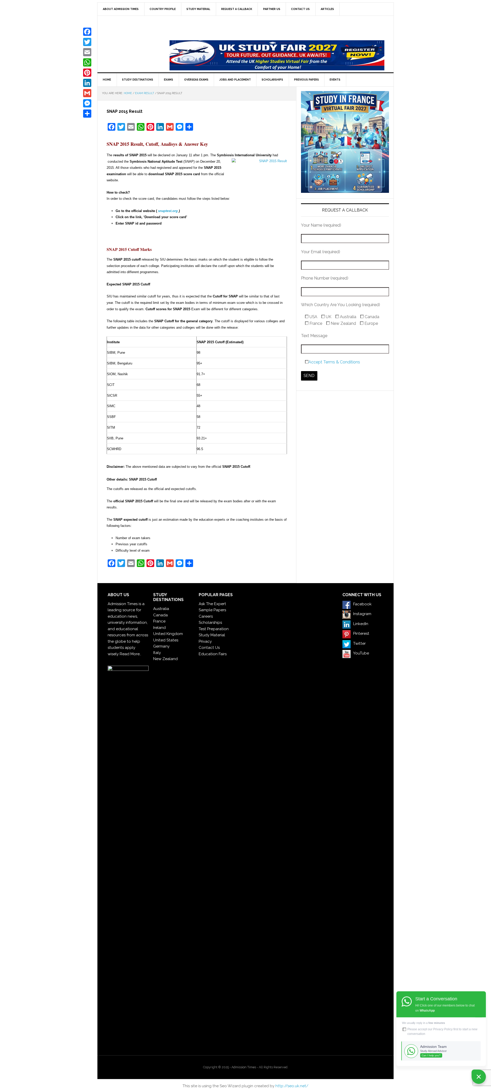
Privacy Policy (443, 1029)
